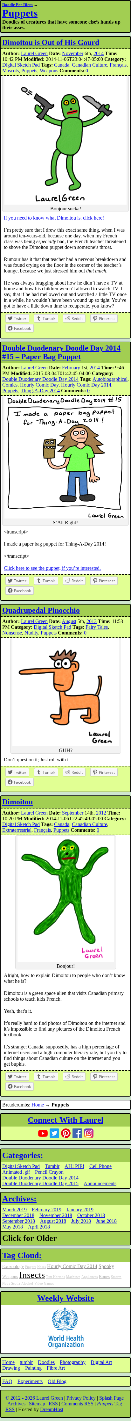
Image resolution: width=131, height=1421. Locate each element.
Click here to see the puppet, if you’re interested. (52, 568)
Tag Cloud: (22, 1255)
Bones (104, 1276)
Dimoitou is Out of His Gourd (50, 42)
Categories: (22, 1155)
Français (118, 65)
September (72, 813)
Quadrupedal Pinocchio (41, 610)
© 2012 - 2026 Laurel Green (34, 1398)
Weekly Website (65, 1298)
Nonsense (12, 632)
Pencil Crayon (49, 1172)
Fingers (30, 1267)
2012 (101, 813)
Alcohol (27, 1283)
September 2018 (18, 1221)
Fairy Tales (97, 627)
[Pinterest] (66, 1133)
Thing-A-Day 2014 (40, 390)
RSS (53, 1403)
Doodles (46, 1362)
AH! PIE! (74, 1166)
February (71, 367)
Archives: (19, 1198)
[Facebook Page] (77, 1133)
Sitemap (37, 1403)
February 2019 (46, 1209)
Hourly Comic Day (39, 385)
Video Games (44, 1283)
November (72, 53)
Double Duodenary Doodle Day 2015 (40, 1183)
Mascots (10, 70)
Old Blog (57, 1381)
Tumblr (52, 1166)
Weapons (49, 70)
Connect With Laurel (65, 1120)
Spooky (106, 1266)
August (69, 621)
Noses (41, 1267)
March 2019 (14, 1209)
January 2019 (79, 1209)
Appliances (89, 1277)
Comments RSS (77, 1403)
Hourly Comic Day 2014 (86, 385)
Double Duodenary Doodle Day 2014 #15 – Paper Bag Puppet (61, 352)
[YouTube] (43, 1133)
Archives (16, 1403)
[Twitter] (54, 1133)
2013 (91, 621)
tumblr (26, 1362)
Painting (33, 1368)
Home (37, 1104)
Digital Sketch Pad (21, 65)
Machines (73, 1277)
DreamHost (51, 1409)
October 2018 (91, 1215)
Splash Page (111, 1398)
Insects (32, 1275)
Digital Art (101, 1362)
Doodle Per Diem (17, 4)
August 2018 (53, 1221)
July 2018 (81, 1221)
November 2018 (55, 1215)
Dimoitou (17, 802)
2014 (98, 53)
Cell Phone (100, 1166)
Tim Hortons (55, 1277)
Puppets (20, 13)
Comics (9, 385)
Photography (73, 1362)
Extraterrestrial (16, 830)
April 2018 (39, 1226)
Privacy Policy (81, 1398)
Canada (61, 65)
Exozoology (13, 1266)
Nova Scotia (11, 1283)
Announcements (100, 1183)
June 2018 (106, 1221)
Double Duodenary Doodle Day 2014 (40, 379)
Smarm (116, 1277)
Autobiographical (110, 379)
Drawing (11, 1368)
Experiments (30, 1381)
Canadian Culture (89, 65)
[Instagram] (88, 1133)
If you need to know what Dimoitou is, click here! (54, 218)
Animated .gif (16, 1172)
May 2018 (12, 1226)
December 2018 (18, 1215)
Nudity (31, 632)
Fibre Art (56, 1368)
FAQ (7, 1381)
